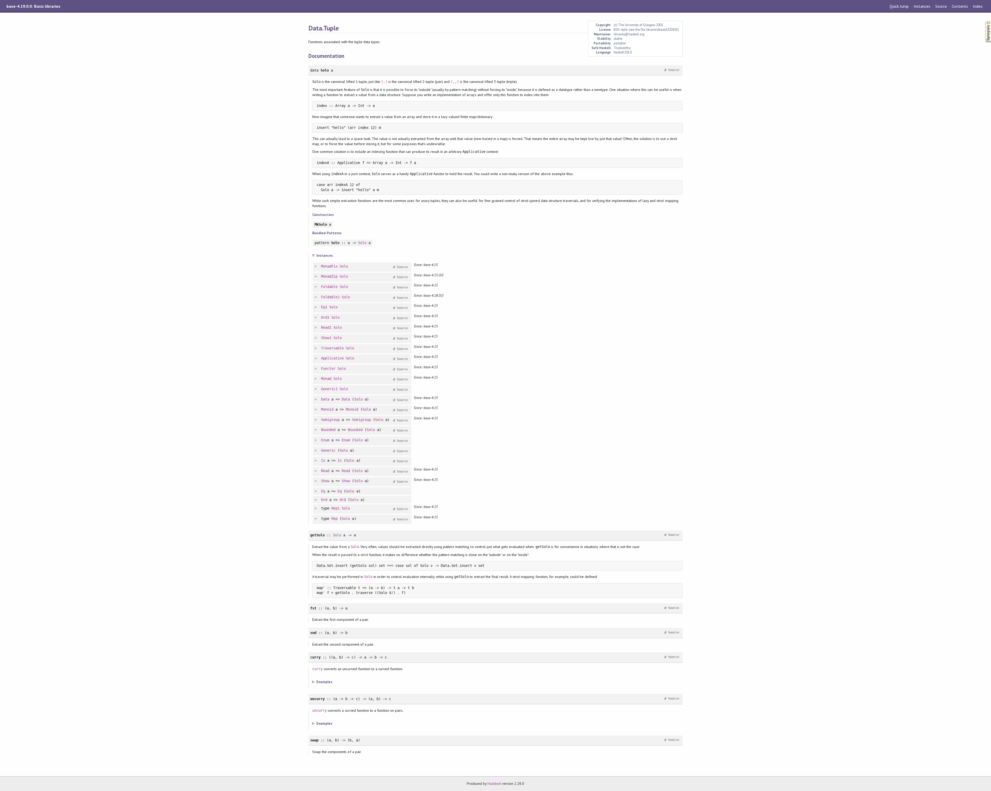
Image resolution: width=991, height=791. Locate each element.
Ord (324, 500)
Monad (326, 379)
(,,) (455, 82)
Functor (328, 368)
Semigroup (330, 420)
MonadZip (329, 276)
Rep (334, 518)
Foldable (329, 287)
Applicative (332, 358)
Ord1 (325, 317)
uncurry (319, 710)
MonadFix (329, 266)
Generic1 (329, 389)
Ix (323, 460)
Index (977, 6)
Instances (922, 6)
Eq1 (324, 307)
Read (325, 471)
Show (325, 481)
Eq (323, 491)
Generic (328, 450)
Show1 (326, 338)
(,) (384, 82)
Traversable (332, 348)
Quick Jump (899, 6)
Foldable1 (330, 297)
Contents (960, 6)
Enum (325, 440)
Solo (362, 243)
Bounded (328, 430)
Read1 (326, 327)
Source (941, 6)
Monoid (327, 409)
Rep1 (335, 508)
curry (317, 669)
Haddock (494, 783)
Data (325, 399)
